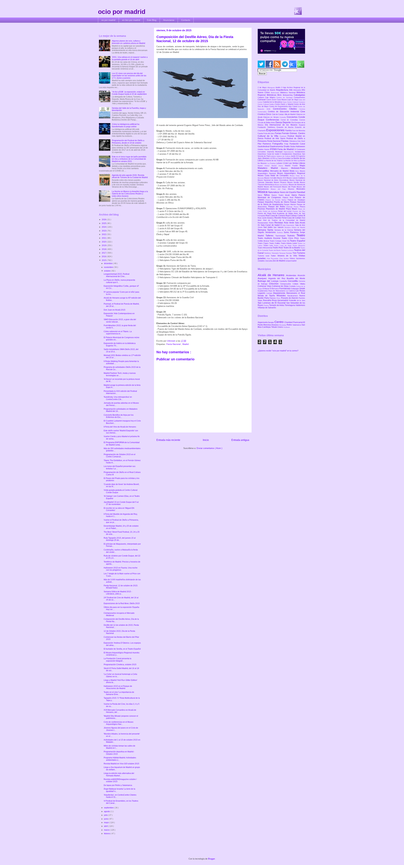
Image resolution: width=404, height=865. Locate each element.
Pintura (302, 207)
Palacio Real (289, 197)
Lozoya (269, 293)
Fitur (260, 144)
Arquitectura (282, 90)
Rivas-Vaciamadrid (280, 300)
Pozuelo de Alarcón (290, 298)
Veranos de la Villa (288, 256)
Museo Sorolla (293, 182)
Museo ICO (282, 178)
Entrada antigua (240, 440)
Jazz (260, 158)
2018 (104, 249)
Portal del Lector (285, 211)
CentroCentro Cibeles (286, 108)
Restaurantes (263, 223)
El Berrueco (274, 288)
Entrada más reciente (168, 440)
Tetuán (274, 327)
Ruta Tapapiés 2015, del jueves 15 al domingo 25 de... (120, 539)
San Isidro (268, 227)
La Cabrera (291, 291)
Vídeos (293, 258)
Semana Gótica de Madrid (295, 227)
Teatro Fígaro (263, 243)
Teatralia (292, 236)
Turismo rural (264, 256)
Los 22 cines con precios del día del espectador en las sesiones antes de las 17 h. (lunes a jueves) (129, 75)
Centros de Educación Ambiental (284, 111)
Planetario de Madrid (276, 209)
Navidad (301, 192)
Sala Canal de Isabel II (271, 225)
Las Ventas (294, 163)
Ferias (278, 133)
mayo (106, 822)
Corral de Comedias (290, 120)
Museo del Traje (279, 189)
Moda (292, 171)
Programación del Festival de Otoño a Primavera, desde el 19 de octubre (128, 141)
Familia (288, 130)
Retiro (272, 223)
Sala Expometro (288, 225)
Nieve (261, 195)
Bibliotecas (272, 95)
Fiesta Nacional (173, 344)
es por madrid (108, 20)
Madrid (185, 344)
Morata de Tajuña (267, 296)
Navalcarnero (293, 296)
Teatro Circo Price (291, 238)
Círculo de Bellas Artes (267, 122)
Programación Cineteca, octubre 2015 (120, 664)
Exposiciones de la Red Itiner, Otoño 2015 (122, 603)
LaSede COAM (282, 163)
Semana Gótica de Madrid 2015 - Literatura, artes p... (118, 593)
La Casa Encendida (283, 158)
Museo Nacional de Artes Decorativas (273, 180)
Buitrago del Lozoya (268, 281)
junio (106, 819)
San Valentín (278, 227)
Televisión (275, 253)
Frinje (286, 144)
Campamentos (299, 97)
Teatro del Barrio (275, 250)
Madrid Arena (278, 166)
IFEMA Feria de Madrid (282, 149)
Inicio (206, 440)
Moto (297, 171)
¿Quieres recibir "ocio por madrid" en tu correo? (278, 351)
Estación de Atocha (286, 127)
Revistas (279, 222)
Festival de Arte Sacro (275, 138)
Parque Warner (290, 204)
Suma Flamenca (292, 232)
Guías (293, 146)
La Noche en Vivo (290, 160)
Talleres (270, 235)
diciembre (108, 263)
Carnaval (262, 99)
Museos (292, 189)
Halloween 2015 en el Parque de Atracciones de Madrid (118, 687)
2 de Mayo (262, 87)
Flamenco (267, 144)
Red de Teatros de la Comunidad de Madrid (284, 220)
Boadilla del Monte (296, 278)
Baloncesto (275, 92)
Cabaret (261, 97)
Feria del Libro (269, 133)
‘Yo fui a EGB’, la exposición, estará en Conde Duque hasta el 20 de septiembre (129, 93)
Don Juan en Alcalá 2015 (114, 310)
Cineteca (262, 114)
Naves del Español (288, 192)
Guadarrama (263, 291)
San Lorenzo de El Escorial (272, 302)
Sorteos (280, 232)
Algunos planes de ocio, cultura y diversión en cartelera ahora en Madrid (128, 42)
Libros (302, 163)
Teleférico (268, 253)
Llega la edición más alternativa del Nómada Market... (119, 774)
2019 (104, 245)
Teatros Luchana (287, 250)
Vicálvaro (286, 327)
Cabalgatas (299, 95)
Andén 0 (279, 87)
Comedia (283, 117)
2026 (104, 219)
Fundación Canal (297, 144)
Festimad (284, 136)
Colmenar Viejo (265, 286)
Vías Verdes (284, 258)
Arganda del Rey (277, 278)
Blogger (211, 859)
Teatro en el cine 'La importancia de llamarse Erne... (119, 693)
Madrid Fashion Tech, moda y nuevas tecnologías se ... (120, 374)
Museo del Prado (289, 187)
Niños (268, 195)
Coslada (292, 286)
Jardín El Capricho (298, 156)
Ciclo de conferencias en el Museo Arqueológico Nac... (118, 723)
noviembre (109, 267)
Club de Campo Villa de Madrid (284, 114)
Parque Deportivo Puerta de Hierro (274, 202)
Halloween (300, 146)
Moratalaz (283, 325)
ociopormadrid (290, 261)
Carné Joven (271, 100)
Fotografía (278, 143)
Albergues (271, 87)
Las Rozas (300, 291)
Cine (302, 111)
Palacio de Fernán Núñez (277, 200)
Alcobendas (291, 275)
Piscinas (262, 209)
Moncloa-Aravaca (271, 325)
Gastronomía (277, 146)
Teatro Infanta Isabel (289, 243)
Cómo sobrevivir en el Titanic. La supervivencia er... (118, 332)
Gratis (287, 146)
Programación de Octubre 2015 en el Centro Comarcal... (119, 455)
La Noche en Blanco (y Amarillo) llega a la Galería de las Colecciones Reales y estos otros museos (130, 193)
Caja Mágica (270, 97)
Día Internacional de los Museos (282, 125)
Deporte (287, 122)
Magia (302, 165)
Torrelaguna (290, 305)
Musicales (300, 189)
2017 (104, 253)
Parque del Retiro (277, 207)
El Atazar (266, 288)
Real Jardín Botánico (266, 218)
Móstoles (282, 295)
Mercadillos (264, 171)
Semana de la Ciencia (284, 230)
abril (106, 826)
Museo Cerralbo (270, 178)
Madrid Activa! (265, 166)
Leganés (262, 293)
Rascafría (267, 300)
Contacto (185, 20)
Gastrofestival (264, 146)
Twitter (274, 256)
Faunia (260, 133)
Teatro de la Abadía (292, 248)
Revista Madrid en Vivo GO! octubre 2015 (121, 764)
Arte (291, 90)
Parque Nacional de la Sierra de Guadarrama (281, 203)
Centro (279, 322)
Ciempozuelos (286, 284)
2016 (104, 256)
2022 (104, 234)
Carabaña (283, 281)
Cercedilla (293, 281)
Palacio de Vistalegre (296, 200)
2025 (104, 223)
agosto (107, 811)
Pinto (278, 298)
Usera (280, 327)
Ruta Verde (289, 223)
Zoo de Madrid (279, 261)
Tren (295, 253)
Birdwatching (288, 95)
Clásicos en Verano (271, 117)
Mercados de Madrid (280, 171)
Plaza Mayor (292, 209)
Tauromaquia (281, 236)
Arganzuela (263, 322)
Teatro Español (297, 240)
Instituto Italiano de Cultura (280, 156)
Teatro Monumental (265, 248)
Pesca (297, 207)
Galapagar (295, 288)
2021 (104, 238)
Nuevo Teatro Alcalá (281, 195)
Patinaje (290, 207)
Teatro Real (278, 248)
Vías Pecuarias (273, 258)
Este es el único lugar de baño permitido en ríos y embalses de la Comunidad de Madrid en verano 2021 (129, 159)
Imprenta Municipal (275, 152)
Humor (267, 149)
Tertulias (289, 253)
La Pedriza (271, 163)
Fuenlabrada (285, 288)
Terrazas (282, 253)
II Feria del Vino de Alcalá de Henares (120, 427)
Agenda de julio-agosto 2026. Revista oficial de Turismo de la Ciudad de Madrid (130, 176)
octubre (107, 271)
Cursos (302, 120)
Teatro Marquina (299, 245)
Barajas (271, 322)
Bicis (280, 95)
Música (263, 192)
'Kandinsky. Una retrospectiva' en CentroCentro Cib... (118, 398)
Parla (267, 298)
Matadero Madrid (269, 168)
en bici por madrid (131, 20)
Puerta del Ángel (265, 213)
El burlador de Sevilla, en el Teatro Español (122, 649)
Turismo (301, 253)
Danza (279, 122)
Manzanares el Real (295, 293)
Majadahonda (279, 293)
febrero (107, 833)
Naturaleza (274, 192)
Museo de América (282, 184)
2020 (104, 242)
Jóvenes (266, 158)
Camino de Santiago (285, 97)
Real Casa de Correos (276, 216)
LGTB (272, 158)
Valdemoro (300, 305)
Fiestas (285, 141)
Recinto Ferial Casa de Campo (288, 218)
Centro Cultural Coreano (296, 102)
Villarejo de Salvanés (267, 308)
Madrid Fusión (292, 166)
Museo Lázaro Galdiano (296, 178)
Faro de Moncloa (298, 130)
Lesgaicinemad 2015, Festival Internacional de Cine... (116, 275)
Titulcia (266, 305)
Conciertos (292, 117)
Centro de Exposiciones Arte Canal (283, 106)
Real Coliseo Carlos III (295, 216)
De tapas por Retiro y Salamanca (118, 785)
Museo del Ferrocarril (273, 187)
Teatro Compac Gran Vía (280, 241)
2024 (104, 227)
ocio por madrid (121, 11)
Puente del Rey (299, 211)
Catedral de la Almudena (273, 102)
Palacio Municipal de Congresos (281, 196)
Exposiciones (275, 130)
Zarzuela (269, 261)
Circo (269, 114)
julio (106, 815)
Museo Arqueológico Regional (291, 173)
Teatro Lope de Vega (283, 245)
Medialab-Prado (298, 168)
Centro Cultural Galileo (266, 104)
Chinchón (274, 283)
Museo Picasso (280, 182)
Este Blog (151, 20)
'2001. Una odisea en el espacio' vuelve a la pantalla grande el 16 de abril (130, 58)
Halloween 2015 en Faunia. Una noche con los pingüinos (120, 569)
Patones (273, 298)
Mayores (286, 168)
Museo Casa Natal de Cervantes (274, 175)
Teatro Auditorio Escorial (270, 238)
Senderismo (271, 232)
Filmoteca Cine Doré (297, 141)
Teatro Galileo (275, 243)
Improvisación (289, 152)
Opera (295, 195)
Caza (285, 102)
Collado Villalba (299, 284)
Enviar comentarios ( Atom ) (209, 448)
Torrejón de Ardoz (277, 305)
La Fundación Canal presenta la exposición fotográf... (117, 659)
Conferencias (273, 119)
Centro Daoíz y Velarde (284, 104)
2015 (104, 260)
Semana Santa (266, 230)
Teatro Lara (268, 245)
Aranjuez (263, 278)
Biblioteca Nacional (288, 92)
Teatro (301, 235)
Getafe (302, 288)
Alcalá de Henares (272, 275)
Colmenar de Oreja (280, 286)
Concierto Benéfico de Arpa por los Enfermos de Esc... (119, 416)
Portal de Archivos (270, 211)
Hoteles (261, 149)
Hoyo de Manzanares (277, 291)
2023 (104, 231)
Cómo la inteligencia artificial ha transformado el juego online (125, 125)
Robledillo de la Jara (297, 300)
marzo (107, 830)
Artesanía (297, 90)
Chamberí (288, 322)
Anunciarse (168, 20)
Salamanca (297, 325)
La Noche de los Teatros (273, 160)
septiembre (109, 808)
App (285, 87)
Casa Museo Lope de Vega (287, 100)
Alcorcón (301, 275)
